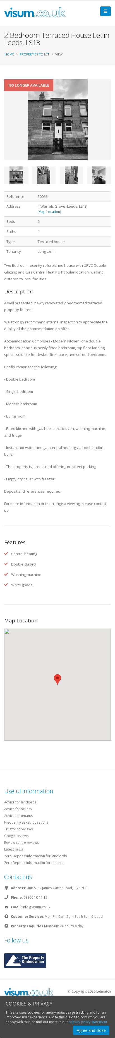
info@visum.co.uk (36, 907)
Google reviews (16, 835)
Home (9, 54)
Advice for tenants (18, 815)
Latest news (13, 849)
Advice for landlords (20, 802)
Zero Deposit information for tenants (33, 862)
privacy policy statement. (88, 1022)
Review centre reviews (21, 842)
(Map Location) (49, 211)
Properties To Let (34, 54)
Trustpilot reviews (18, 829)
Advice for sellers (18, 809)
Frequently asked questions (26, 822)
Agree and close (91, 1030)
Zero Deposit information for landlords (35, 856)
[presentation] (4, 128)
